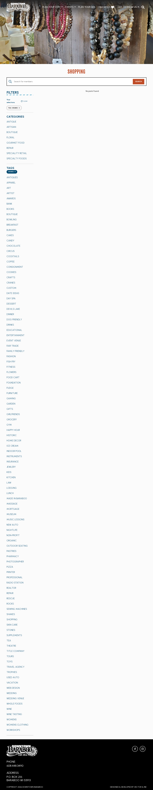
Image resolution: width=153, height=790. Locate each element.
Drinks (10, 325)
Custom (11, 288)
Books (10, 209)
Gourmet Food (16, 142)
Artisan (11, 127)
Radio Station (15, 582)
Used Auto (13, 677)
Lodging (12, 488)
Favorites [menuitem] (105, 7)
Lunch (10, 493)
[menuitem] (143, 7)
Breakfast (12, 225)
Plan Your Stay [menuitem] (51, 7)
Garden (11, 403)
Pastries (11, 551)
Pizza (10, 567)
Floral (11, 137)
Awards (11, 198)
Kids (9, 472)
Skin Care (12, 625)
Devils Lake (13, 309)
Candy (10, 240)
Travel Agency (15, 667)
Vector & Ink (140, 787)
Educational (14, 330)
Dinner (10, 314)
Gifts (10, 409)
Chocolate (13, 246)
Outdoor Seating (17, 546)
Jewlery (11, 467)
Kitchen (11, 477)
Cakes (10, 235)
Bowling (12, 219)
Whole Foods (14, 703)
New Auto (12, 525)
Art (9, 188)
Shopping (12, 619)
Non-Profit (13, 535)
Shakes (11, 614)
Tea (9, 640)
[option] (20, 121)
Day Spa (11, 298)
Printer (11, 572)
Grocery (12, 419)
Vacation (12, 682)
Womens (12, 719)
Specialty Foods (17, 158)
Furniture (12, 393)
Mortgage (13, 509)
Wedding (12, 693)
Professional (15, 577)
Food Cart (13, 377)
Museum (11, 514)
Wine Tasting (14, 714)
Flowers (11, 372)
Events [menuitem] (69, 7)
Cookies (11, 272)
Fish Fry (11, 361)
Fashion (11, 356)
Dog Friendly (14, 319)
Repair (10, 148)
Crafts (11, 277)
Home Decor (14, 440)
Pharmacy (13, 556)
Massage (12, 503)
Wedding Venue (15, 698)
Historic (12, 435)
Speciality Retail (17, 153)
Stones (11, 630)
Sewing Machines (17, 609)
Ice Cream (12, 446)
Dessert (11, 303)
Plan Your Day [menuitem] (86, 7)
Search (138, 81)
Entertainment (16, 335)
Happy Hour (13, 430)
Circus (11, 251)
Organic (12, 540)
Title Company (15, 651)
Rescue (11, 598)
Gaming (11, 398)
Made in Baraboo (17, 498)
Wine (9, 709)
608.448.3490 (15, 765)
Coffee (11, 261)
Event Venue (14, 340)
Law (9, 482)
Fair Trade (13, 346)
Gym (9, 425)
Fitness (11, 367)
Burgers (11, 230)
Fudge (10, 388)
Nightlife (12, 530)
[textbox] (12, 172)
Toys (10, 661)
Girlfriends (13, 414)
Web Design (13, 688)
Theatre (11, 646)
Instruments (14, 456)
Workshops (13, 730)
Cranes (11, 282)
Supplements (14, 635)
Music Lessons (15, 519)
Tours (10, 656)
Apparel (11, 182)
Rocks (10, 603)
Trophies (12, 672)
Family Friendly (15, 351)
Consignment (15, 267)
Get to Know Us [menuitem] (127, 7)
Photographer (15, 561)
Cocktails (13, 256)
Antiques (12, 177)
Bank (9, 203)
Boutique (12, 132)
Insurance (13, 461)
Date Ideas (13, 293)
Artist (10, 193)
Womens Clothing (17, 724)
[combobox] (12, 172)
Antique (11, 121)
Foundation (14, 382)
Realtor (11, 588)
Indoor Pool (14, 451)
